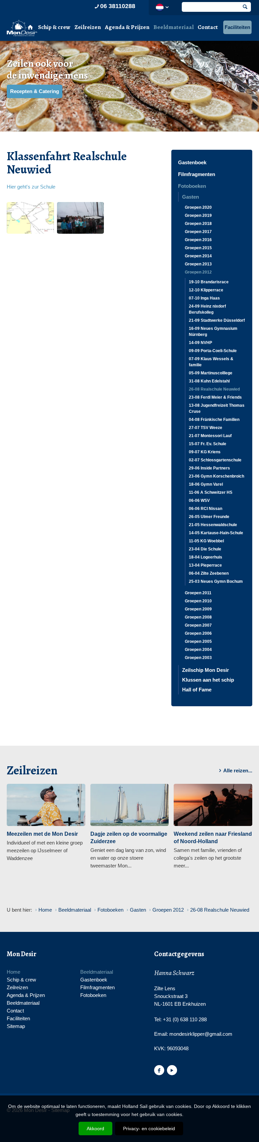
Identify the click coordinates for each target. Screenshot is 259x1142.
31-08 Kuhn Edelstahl (209, 381)
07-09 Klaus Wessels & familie (211, 361)
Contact (208, 27)
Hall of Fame (196, 689)
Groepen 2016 (198, 239)
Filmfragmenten (196, 174)
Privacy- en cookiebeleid (149, 1128)
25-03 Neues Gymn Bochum (216, 581)
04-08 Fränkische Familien (214, 419)
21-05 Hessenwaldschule (213, 524)
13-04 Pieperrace (205, 565)
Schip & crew (54, 27)
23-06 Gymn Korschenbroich (216, 476)
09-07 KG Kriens (205, 452)
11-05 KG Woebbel (206, 541)
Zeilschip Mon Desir (205, 670)
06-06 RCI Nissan (205, 508)
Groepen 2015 (198, 248)
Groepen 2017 (198, 231)
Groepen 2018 (198, 223)
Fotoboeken (192, 186)
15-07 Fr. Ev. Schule (207, 443)
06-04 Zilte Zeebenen (209, 573)
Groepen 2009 (198, 609)
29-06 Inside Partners (209, 468)
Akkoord (95, 1128)
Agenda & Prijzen (127, 27)
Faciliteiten (237, 27)
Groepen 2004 (198, 649)
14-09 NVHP (200, 342)
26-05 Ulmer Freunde (209, 516)
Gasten (190, 197)
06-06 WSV (199, 500)
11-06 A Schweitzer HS (210, 492)
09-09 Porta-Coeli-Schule (213, 350)
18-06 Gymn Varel (206, 484)
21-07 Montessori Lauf (210, 435)
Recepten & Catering (34, 91)
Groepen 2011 (198, 593)
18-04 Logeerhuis (205, 557)
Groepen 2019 (198, 215)
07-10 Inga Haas (204, 298)
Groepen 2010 (198, 601)
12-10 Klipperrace (206, 290)
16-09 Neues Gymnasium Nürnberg (213, 331)
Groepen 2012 (198, 272)
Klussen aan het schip (208, 680)
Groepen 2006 (198, 633)
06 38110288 (117, 6)
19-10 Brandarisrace (209, 282)
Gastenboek (192, 162)
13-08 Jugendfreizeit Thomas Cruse (216, 408)
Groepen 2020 (198, 207)
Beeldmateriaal (173, 27)
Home (13, 972)
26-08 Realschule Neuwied (214, 389)
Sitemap (16, 1026)
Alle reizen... (237, 770)
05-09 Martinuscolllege (210, 373)
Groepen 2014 (198, 256)
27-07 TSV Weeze (205, 427)
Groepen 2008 (198, 617)
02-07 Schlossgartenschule (215, 460)
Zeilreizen (88, 27)
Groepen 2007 (198, 625)
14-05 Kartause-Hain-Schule (216, 533)
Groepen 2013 (198, 264)
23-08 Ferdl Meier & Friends (215, 397)
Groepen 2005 (198, 641)
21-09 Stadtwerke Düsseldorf (217, 320)
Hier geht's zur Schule (31, 187)
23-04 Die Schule (205, 549)
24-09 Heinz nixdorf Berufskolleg (207, 309)
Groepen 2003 (198, 657)
